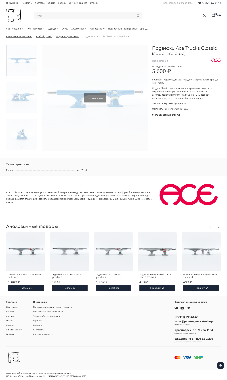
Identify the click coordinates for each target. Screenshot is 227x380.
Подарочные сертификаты (122, 28)
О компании (12, 2)
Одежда (52, 28)
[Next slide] (22, 147)
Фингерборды (34, 28)
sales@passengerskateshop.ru (195, 321)
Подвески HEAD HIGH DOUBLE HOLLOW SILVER (155, 276)
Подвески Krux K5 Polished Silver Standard (200, 276)
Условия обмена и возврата (46, 316)
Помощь (37, 325)
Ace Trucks (82, 170)
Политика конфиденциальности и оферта (53, 307)
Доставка (40, 2)
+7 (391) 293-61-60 (211, 2)
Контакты (27, 2)
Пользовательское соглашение (48, 311)
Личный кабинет (78, 2)
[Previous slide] (47, 98)
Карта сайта (38, 329)
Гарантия (37, 320)
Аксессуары (77, 28)
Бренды (62, 2)
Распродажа (96, 28)
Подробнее (26, 287)
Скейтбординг (13, 28)
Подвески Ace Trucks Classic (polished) (66, 276)
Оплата (51, 2)
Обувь (65, 28)
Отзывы (94, 2)
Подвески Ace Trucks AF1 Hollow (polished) (25, 276)
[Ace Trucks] (216, 60)
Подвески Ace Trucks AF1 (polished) (109, 276)
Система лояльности (43, 334)
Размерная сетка (167, 114)
